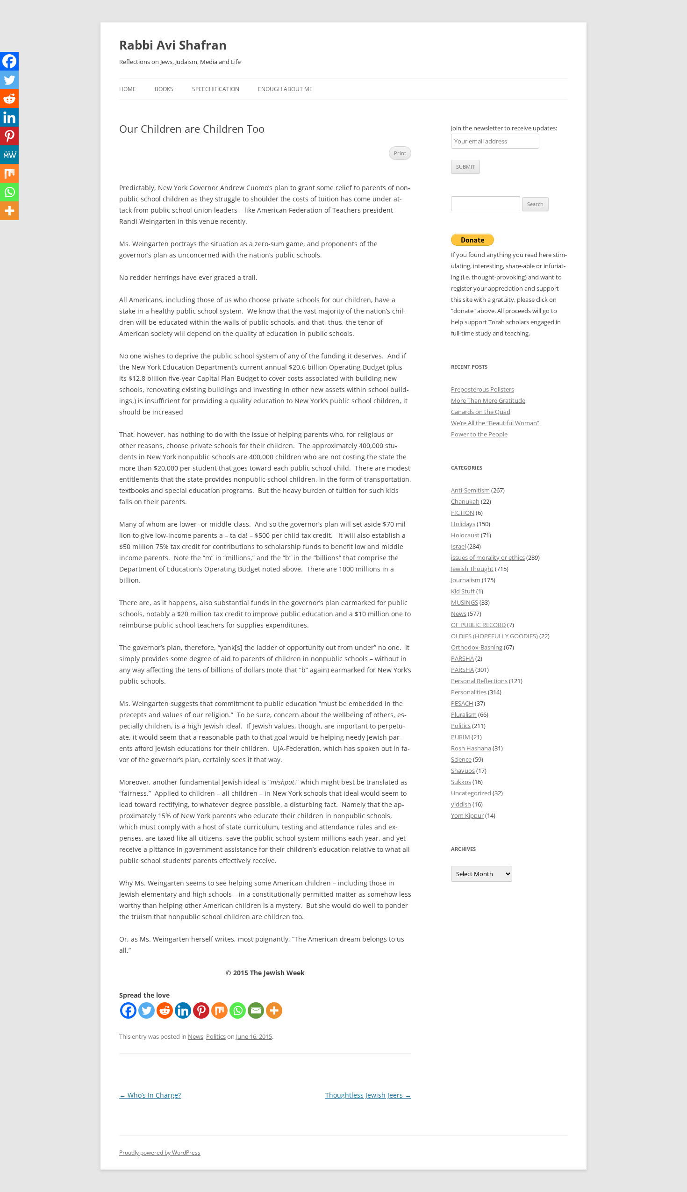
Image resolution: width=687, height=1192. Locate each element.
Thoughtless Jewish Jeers (368, 1095)
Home (127, 89)
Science (461, 759)
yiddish (461, 804)
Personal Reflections (479, 681)
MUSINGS (464, 602)
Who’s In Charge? (150, 1095)
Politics (216, 1036)
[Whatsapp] (237, 1010)
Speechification (215, 89)
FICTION (462, 512)
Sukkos (461, 782)
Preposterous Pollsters (482, 389)
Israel (458, 546)
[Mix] (219, 1010)
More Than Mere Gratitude (488, 400)
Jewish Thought (472, 568)
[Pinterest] (201, 1010)
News (195, 1036)
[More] (274, 1010)
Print (400, 153)
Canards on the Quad (480, 411)
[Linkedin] (183, 1010)
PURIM (460, 737)
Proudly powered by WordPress (159, 1152)
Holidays (463, 524)
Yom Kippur (467, 815)
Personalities (469, 692)
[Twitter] (146, 1010)
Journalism (465, 580)
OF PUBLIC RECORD (478, 625)
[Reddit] (165, 1010)
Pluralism (464, 714)
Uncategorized (471, 793)
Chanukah (465, 501)
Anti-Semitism (470, 490)
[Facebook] (128, 1010)
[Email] (256, 1010)
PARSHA (462, 658)
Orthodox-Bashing (476, 647)
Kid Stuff (463, 591)
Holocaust (465, 535)
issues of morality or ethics (488, 557)
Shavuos (463, 770)
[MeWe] (9, 154)
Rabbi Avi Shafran (173, 44)
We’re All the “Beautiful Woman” (495, 423)
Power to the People (479, 434)
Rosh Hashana (471, 748)
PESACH (462, 703)
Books (164, 89)
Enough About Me (285, 89)
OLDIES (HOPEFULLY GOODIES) (494, 636)
